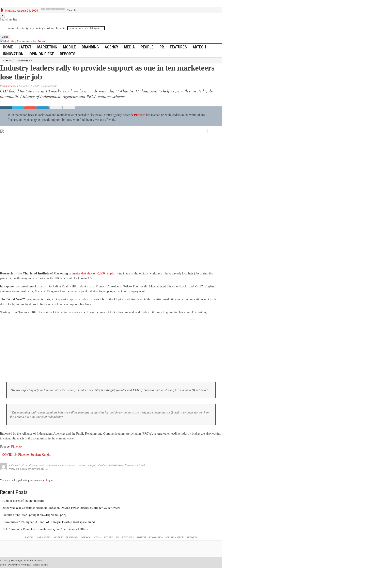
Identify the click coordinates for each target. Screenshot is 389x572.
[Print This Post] (68, 107)
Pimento (139, 114)
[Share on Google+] (30, 107)
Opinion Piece (41, 53)
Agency (111, 47)
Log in (3, 564)
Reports (67, 53)
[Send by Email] (55, 107)
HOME (8, 47)
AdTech (199, 47)
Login (49, 480)
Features (178, 47)
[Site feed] (62, 9)
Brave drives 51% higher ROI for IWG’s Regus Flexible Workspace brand (48, 522)
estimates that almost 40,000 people (91, 273)
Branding (90, 47)
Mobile (69, 47)
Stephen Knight (40, 454)
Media (129, 47)
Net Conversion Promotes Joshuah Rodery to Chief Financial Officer (45, 529)
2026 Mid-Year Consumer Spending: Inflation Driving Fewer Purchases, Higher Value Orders (61, 508)
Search (71, 10)
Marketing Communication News (26, 560)
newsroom (9, 86)
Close (5, 36)
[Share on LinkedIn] (42, 107)
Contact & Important (17, 60)
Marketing (47, 47)
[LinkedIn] (52, 9)
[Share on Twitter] (18, 107)
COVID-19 (9, 454)
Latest (25, 47)
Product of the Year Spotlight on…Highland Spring (34, 515)
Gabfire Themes (40, 564)
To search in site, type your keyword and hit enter (35, 28)
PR (161, 47)
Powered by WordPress (19, 564)
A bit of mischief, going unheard (23, 500)
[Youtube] (57, 9)
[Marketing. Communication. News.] (111, 41)
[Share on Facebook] (6, 107)
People (147, 47)
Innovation (13, 53)
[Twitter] (47, 9)
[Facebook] (43, 9)
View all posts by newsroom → (28, 468)
